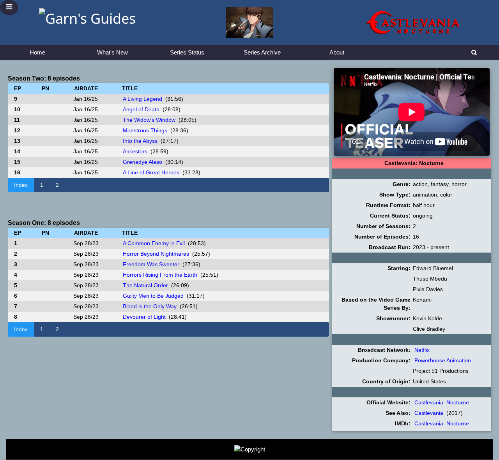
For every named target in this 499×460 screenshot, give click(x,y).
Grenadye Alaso (142, 162)
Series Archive (262, 52)
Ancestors (135, 151)
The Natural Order (145, 285)
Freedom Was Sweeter (151, 264)
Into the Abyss (140, 141)
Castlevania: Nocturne (441, 402)
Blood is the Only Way (150, 306)
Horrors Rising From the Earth (160, 275)
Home (37, 52)
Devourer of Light (144, 317)
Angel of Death (141, 109)
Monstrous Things (145, 130)
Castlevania (428, 413)
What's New (112, 52)
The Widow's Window (149, 120)
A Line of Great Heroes (151, 172)
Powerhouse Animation (442, 360)
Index (21, 185)
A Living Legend (142, 99)
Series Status (187, 52)
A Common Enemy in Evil (154, 243)
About (336, 52)
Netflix (422, 350)
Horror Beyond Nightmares (156, 254)
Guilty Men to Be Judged (153, 296)
